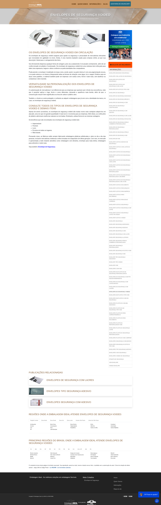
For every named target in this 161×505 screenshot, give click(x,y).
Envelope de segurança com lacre (120, 115)
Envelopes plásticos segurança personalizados (119, 333)
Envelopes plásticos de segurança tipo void (116, 309)
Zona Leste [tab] (70, 420)
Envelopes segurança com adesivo (120, 341)
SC (55, 449)
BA (69, 449)
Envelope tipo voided (116, 262)
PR (50, 449)
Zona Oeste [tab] (53, 420)
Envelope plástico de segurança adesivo (119, 156)
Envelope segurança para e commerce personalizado (118, 241)
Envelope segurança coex (117, 231)
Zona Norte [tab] (44, 420)
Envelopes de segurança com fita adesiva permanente (120, 277)
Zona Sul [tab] (61, 420)
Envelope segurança (116, 221)
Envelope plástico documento (119, 185)
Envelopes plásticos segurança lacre (119, 328)
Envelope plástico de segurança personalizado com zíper (119, 175)
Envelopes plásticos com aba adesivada (118, 304)
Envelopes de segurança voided (119, 291)
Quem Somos (83, 4)
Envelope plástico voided (117, 217)
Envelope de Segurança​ (91, 480)
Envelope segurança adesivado (119, 224)
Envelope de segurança (116, 92)
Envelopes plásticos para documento (117, 318)
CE (73, 449)
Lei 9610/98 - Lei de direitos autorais (60, 467)
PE (64, 449)
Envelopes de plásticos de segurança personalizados (118, 272)
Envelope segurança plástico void (120, 250)
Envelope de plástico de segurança (117, 80)
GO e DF (80, 449)
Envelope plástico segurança (118, 204)
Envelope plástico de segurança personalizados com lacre (119, 180)
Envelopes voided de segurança (119, 356)
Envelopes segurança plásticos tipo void (119, 345)
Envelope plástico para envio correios (118, 200)
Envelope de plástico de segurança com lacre (117, 85)
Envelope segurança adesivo (118, 227)
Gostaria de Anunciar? (120, 4)
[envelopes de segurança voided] (40, 38)
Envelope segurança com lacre (119, 234)
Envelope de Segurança (46, 147)
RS (59, 449)
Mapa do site (117, 489)
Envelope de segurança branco (119, 99)
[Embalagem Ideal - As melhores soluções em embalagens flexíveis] (35, 4)
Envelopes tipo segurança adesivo (120, 349)
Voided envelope (114, 365)
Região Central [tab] (34, 420)
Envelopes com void (115, 268)
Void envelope (113, 362)
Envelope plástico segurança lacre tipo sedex (118, 213)
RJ (31, 449)
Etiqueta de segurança (116, 359)
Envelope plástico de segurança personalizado (119, 170)
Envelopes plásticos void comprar (120, 338)
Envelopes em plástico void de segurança (118, 299)
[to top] (154, 498)
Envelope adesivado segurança (119, 73)
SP (45, 449)
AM (86, 449)
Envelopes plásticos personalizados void (115, 323)
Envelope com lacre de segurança (120, 76)
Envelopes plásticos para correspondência (117, 313)
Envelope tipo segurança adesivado (117, 257)
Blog (105, 4)
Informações (95, 4)
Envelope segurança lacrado (118, 237)
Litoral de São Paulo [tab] (93, 420)
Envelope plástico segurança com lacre (120, 208)
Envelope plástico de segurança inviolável (119, 165)
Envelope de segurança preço (119, 132)
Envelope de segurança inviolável (120, 119)
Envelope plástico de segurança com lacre (119, 160)
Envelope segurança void (117, 254)
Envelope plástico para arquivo (119, 188)
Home (74, 4)
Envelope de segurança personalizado (116, 128)
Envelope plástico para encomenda (116, 195)
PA (90, 449)
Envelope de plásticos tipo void (119, 89)
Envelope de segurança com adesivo (118, 111)
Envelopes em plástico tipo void (119, 295)
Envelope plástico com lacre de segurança (119, 147)
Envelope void (113, 265)
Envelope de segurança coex (118, 102)
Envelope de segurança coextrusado (116, 106)
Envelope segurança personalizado (116, 246)
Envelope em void (114, 138)
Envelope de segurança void (118, 135)
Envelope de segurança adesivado (120, 96)
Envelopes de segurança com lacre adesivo (118, 282)
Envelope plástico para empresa (119, 191)
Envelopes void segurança (117, 352)
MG (36, 449)
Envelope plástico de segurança (119, 152)
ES (40, 449)
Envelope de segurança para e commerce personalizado (119, 123)
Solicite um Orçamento (121, 65)
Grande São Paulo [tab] (80, 420)
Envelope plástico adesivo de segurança (118, 142)
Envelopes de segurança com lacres (118, 287)
